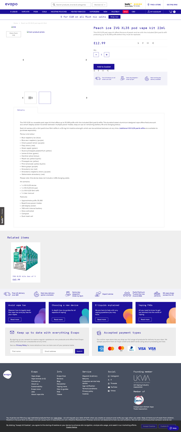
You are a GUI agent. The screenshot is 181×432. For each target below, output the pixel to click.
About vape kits (37, 394)
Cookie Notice (71, 427)
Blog (58, 381)
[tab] (26, 110)
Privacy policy (87, 391)
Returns (85, 379)
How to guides (62, 389)
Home (16, 23)
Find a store (155, 5)
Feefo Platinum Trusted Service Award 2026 (139, 294)
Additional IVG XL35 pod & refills (132, 128)
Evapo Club (61, 376)
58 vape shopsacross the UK (168, 294)
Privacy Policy (21, 345)
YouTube (114, 387)
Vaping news (62, 386)
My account (155, 12)
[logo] (7, 378)
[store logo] (11, 4)
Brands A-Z (98, 5)
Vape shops (35, 376)
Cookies (85, 394)
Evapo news (36, 389)
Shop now (114, 17)
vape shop (58, 418)
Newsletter (61, 384)
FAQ (58, 392)
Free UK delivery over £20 (18, 294)
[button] (25, 59)
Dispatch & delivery (89, 376)
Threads (114, 383)
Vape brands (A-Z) (38, 379)
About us (34, 384)
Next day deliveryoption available (47, 294)
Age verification (88, 386)
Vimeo (113, 391)
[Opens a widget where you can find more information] (173, 428)
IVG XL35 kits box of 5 (24, 276)
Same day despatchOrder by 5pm (77, 294)
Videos (59, 394)
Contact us (35, 381)
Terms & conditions (89, 389)
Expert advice (108, 294)
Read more (15, 319)
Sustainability (36, 386)
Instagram (115, 376)
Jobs (33, 392)
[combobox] (71, 5)
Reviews (60, 379)
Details (21, 110)
